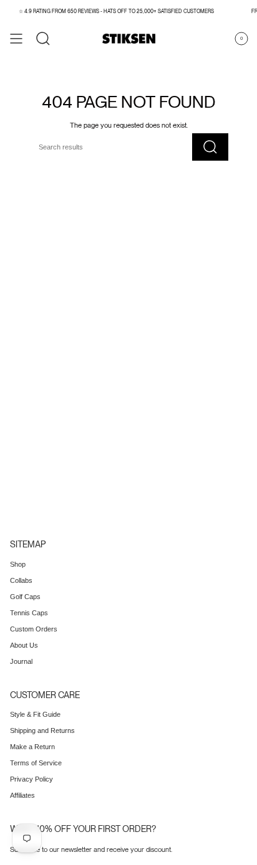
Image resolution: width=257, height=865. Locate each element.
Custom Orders (33, 629)
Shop (18, 564)
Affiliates (22, 795)
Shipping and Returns (42, 730)
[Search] (43, 38)
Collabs (21, 580)
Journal (21, 661)
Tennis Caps (29, 613)
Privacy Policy (31, 779)
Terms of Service (36, 763)
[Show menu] (16, 38)
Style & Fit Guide (35, 714)
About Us (24, 645)
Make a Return (32, 746)
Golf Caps (25, 596)
